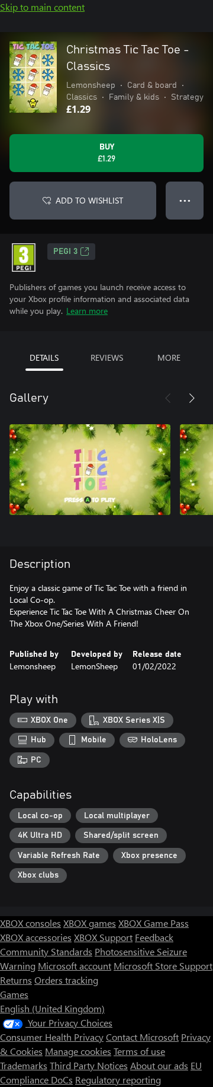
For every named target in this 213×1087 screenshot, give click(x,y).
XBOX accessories (36, 937)
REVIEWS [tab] (107, 357)
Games (14, 994)
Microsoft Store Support (163, 965)
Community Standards (46, 951)
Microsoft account (74, 965)
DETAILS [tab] (44, 357)
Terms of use (139, 1051)
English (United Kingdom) (52, 1008)
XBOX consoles (30, 923)
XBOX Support (103, 937)
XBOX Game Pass (153, 923)
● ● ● (185, 200)
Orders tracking (66, 980)
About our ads (159, 1065)
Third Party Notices (89, 1065)
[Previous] (168, 398)
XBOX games (89, 923)
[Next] (192, 398)
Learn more (87, 310)
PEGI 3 (65, 251)
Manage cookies (78, 1051)
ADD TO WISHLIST (89, 200)
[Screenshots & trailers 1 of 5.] (89, 469)
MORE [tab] (168, 357)
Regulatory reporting (118, 1079)
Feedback (154, 937)
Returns (16, 980)
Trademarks (23, 1065)
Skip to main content (42, 7)
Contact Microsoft (142, 1037)
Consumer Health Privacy (52, 1037)
